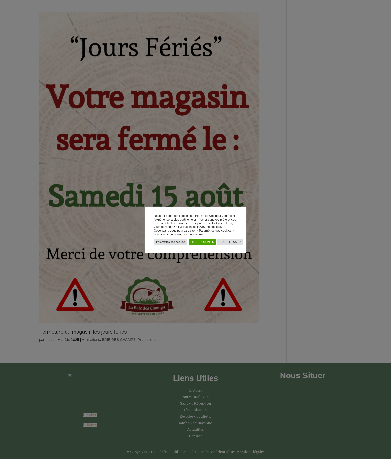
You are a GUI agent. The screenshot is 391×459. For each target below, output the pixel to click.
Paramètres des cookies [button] (170, 241)
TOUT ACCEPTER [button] (203, 241)
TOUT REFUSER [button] (230, 241)
